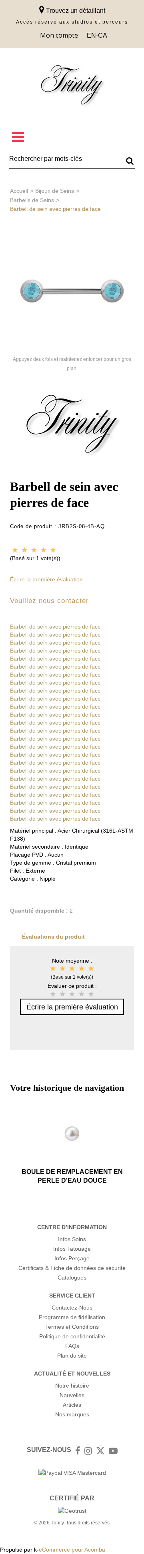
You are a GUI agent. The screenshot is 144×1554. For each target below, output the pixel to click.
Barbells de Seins (32, 200)
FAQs (72, 1346)
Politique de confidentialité (72, 1336)
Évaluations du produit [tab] (53, 936)
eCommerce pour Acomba (72, 1549)
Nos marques (72, 1414)
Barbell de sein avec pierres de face (55, 626)
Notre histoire (72, 1385)
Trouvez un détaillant (74, 10)
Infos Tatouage (72, 1249)
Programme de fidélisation (72, 1317)
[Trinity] (72, 86)
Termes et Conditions (72, 1327)
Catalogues (72, 1277)
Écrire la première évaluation (46, 579)
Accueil (19, 191)
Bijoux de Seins (54, 191)
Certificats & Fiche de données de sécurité (72, 1268)
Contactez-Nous (72, 1307)
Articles (72, 1405)
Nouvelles (72, 1395)
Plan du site (72, 1355)
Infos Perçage (72, 1258)
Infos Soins (72, 1239)
